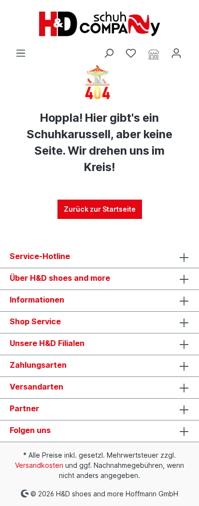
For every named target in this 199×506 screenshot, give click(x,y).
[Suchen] (109, 53)
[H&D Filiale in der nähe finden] (153, 53)
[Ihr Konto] (176, 53)
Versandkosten (39, 465)
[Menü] (21, 53)
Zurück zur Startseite (100, 209)
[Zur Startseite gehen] (99, 24)
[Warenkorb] (193, 50)
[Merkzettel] (131, 53)
